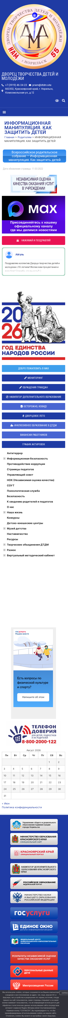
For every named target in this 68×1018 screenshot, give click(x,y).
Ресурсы (12, 539)
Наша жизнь (14, 512)
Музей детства (16, 528)
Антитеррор (15, 453)
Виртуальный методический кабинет (31, 555)
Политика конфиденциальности (22, 807)
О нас (10, 507)
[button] (63, 100)
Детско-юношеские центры (25, 523)
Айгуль (19, 254)
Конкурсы (13, 517)
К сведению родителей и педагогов (30, 501)
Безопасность (16, 496)
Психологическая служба (23, 490)
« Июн (5, 803)
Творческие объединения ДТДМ (28, 544)
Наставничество (17, 533)
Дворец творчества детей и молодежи (30, 76)
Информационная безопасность (27, 458)
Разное (11, 550)
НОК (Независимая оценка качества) (30, 480)
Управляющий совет (20, 474)
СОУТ (10, 485)
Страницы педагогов (20, 469)
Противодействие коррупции (26, 463)
